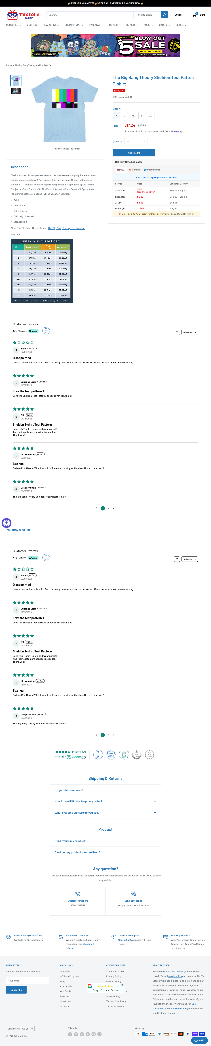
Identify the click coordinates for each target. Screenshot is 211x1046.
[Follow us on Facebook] (70, 1034)
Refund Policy (113, 981)
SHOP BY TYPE (72, 24)
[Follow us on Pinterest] (88, 1034)
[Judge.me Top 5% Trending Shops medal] (149, 755)
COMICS (130, 24)
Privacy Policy (113, 976)
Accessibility (113, 996)
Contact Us (66, 986)
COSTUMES (12, 24)
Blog (62, 981)
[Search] (164, 14)
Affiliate (64, 1006)
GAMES (163, 24)
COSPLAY (32, 24)
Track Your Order (115, 971)
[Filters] (177, 332)
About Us (65, 971)
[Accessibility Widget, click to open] (6, 523)
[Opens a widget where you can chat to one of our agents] (199, 1040)
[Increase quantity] (144, 141)
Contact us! (124, 939)
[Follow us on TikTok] (99, 1034)
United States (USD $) (18, 1028)
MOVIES (113, 24)
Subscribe (16, 989)
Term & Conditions (116, 1001)
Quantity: (118, 141)
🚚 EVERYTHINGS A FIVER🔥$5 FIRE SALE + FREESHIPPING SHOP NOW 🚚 (105, 3)
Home (9, 65)
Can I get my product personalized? (77, 852)
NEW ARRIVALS (51, 24)
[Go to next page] (114, 508)
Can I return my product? (71, 841)
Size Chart (65, 1001)
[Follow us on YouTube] (93, 1034)
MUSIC (146, 24)
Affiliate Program (69, 976)
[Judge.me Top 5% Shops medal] (137, 755)
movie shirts (175, 976)
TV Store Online (174, 971)
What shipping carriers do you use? (77, 812)
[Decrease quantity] (128, 141)
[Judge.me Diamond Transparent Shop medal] (98, 755)
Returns (64, 996)
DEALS (179, 24)
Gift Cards (65, 991)
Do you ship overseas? (69, 790)
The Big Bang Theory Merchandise (66, 227)
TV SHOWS (94, 24)
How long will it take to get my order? (78, 801)
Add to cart (134, 152)
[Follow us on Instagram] (82, 1034)
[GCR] (90, 986)
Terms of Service (115, 1006)
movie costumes (178, 1008)
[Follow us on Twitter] (76, 1034)
